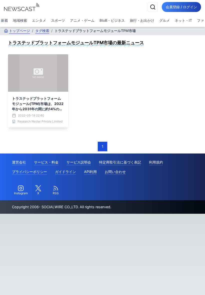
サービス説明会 (78, 162)
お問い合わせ (115, 172)
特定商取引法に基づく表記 (120, 162)
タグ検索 (42, 30)
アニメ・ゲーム (82, 20)
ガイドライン (65, 172)
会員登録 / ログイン (181, 7)
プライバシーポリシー (29, 172)
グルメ (164, 20)
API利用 (90, 172)
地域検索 (20, 20)
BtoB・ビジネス (112, 20)
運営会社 (19, 162)
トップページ (19, 30)
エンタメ (39, 20)
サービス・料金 (46, 162)
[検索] (153, 7)
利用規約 (156, 162)
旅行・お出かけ (142, 20)
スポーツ (58, 20)
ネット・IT (183, 20)
